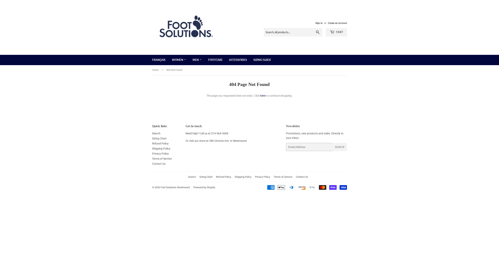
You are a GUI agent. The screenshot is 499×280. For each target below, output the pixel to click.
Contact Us (158, 163)
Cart (339, 32)
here (262, 95)
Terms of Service (162, 158)
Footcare (215, 59)
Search (156, 133)
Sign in (319, 23)
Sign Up (339, 147)
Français (158, 59)
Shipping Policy (161, 148)
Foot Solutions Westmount (175, 187)
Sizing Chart (159, 138)
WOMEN (178, 59)
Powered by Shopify (204, 187)
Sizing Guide (262, 59)
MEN (196, 59)
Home (155, 69)
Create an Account (337, 23)
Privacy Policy (160, 153)
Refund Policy (160, 143)
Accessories (238, 59)
